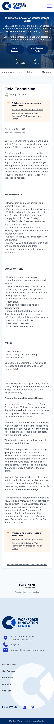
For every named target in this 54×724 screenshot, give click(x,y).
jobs (20, 72)
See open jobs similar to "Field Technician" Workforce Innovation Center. (27, 116)
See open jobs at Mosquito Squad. (27, 109)
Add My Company (15, 49)
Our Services (9, 664)
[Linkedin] (24, 707)
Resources (7, 677)
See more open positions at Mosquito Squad (27, 564)
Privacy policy (20, 592)
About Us (7, 684)
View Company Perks (37, 49)
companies (8, 72)
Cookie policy (33, 592)
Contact (6, 691)
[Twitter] (33, 707)
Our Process (8, 671)
